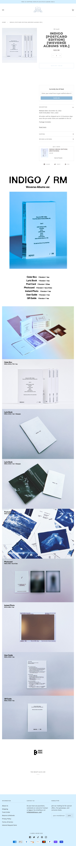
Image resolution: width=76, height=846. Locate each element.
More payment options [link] (56, 78)
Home (4, 22)
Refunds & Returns (45, 139)
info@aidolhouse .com (34, 812)
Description (43, 107)
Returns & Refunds (8, 815)
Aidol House (35, 833)
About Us (5, 806)
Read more (42, 127)
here (30, 810)
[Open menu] (5, 10)
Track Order (6, 812)
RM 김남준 (56, 29)
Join (69, 815)
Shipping (42, 134)
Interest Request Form (9, 825)
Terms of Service (7, 822)
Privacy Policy (6, 819)
